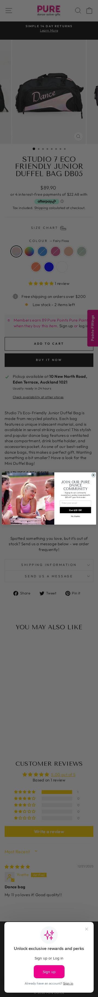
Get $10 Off (75, 510)
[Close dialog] (93, 475)
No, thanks (75, 516)
